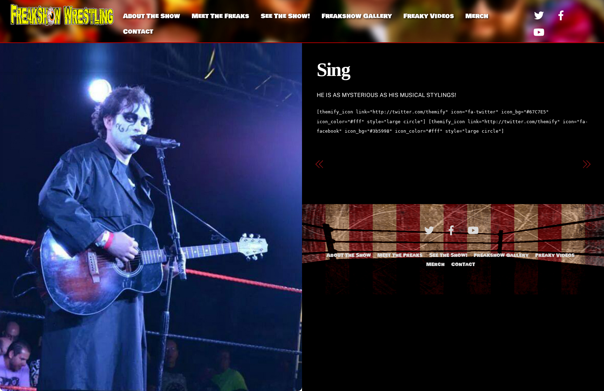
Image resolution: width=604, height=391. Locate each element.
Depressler (344, 164)
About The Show (151, 16)
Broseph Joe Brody (550, 164)
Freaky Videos (428, 16)
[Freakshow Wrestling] (62, 23)
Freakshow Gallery (357, 16)
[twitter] (540, 15)
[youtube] (540, 31)
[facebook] (562, 15)
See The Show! (285, 16)
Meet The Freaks (220, 16)
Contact (138, 31)
